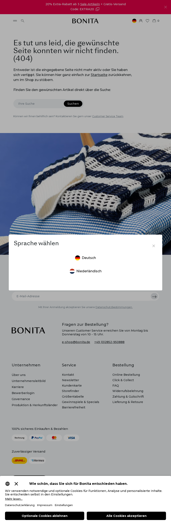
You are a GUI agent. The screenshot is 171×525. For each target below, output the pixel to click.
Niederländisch (89, 271)
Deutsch (89, 258)
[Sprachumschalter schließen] (154, 246)
